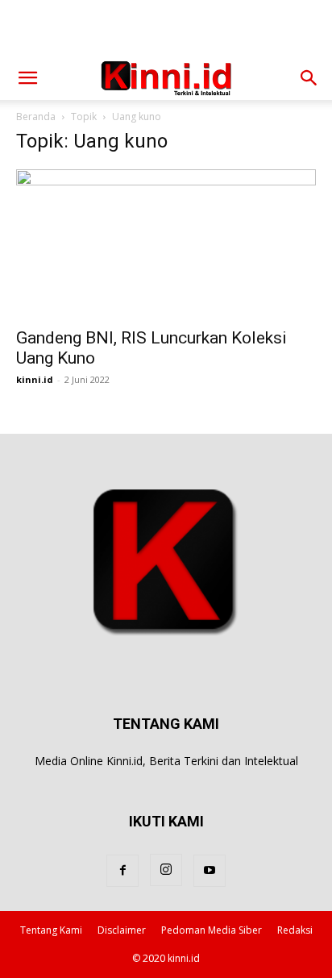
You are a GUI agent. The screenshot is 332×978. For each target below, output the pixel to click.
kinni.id (34, 379)
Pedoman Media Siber (211, 930)
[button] (27, 78)
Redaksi (295, 930)
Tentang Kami (51, 930)
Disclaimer (122, 930)
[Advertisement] (166, 28)
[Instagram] (166, 870)
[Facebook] (122, 871)
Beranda (36, 116)
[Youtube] (209, 871)
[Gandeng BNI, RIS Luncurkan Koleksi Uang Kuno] (166, 243)
